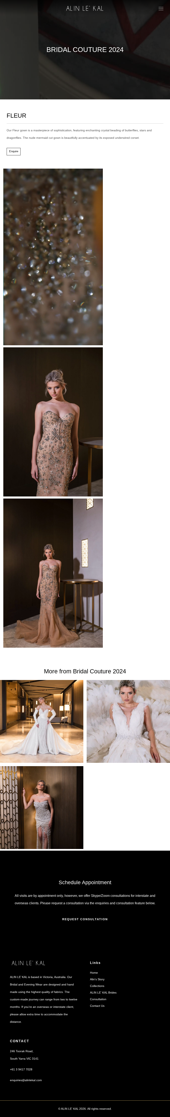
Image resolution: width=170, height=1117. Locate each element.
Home (94, 972)
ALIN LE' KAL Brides (103, 992)
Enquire (13, 151)
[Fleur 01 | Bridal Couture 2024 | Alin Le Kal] (53, 495)
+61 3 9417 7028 (21, 1069)
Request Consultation (85, 919)
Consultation (98, 999)
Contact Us (97, 1005)
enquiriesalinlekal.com (26, 1080)
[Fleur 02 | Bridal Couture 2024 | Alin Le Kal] (53, 646)
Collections (97, 986)
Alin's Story (97, 979)
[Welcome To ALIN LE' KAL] (85, 8)
